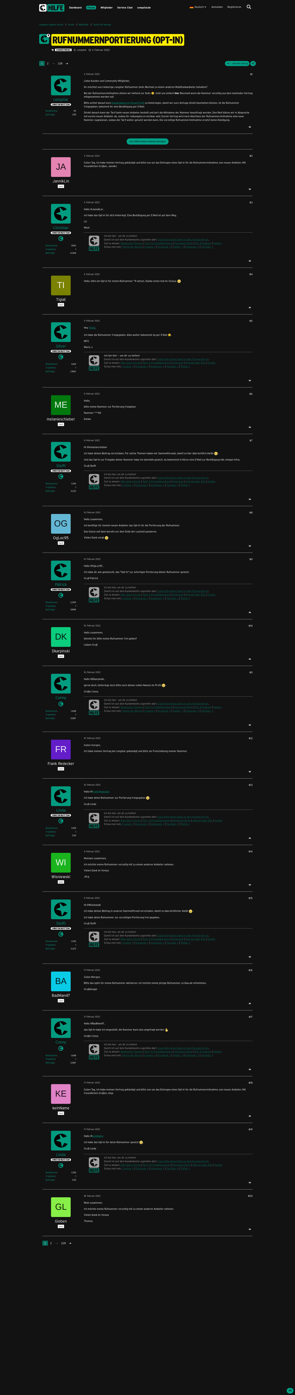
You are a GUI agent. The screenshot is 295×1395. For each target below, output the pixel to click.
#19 (251, 1129)
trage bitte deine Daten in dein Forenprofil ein (182, 239)
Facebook (163, 246)
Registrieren (234, 6)
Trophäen (50, 249)
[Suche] (249, 7)
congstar (82, 49)
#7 (251, 440)
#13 (251, 784)
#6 (251, 393)
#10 (251, 625)
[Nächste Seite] (67, 63)
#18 (251, 1082)
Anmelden (217, 6)
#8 (251, 512)
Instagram (191, 246)
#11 (251, 672)
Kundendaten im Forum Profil (128, 102)
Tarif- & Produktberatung (158, 243)
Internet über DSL (196, 362)
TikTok (184, 366)
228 (60, 63)
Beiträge (50, 114)
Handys (217, 243)
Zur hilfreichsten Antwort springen (147, 141)
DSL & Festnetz (203, 243)
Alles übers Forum (130, 362)
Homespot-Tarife (183, 243)
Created (148, 246)
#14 (251, 851)
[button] (198, 7)
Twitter (177, 246)
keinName (97, 1136)
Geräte (211, 362)
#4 (251, 274)
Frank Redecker (101, 791)
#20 (250, 1195)
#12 (251, 738)
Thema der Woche (132, 246)
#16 (251, 970)
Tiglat (92, 327)
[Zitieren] (250, 127)
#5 (251, 320)
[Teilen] (253, 63)
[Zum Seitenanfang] (290, 1390)
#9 (251, 559)
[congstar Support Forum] (51, 7)
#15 (251, 898)
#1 (251, 74)
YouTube (205, 246)
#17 (251, 1016)
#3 (251, 202)
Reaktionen (51, 110)
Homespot (178, 362)
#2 (251, 155)
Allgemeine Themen (131, 243)
